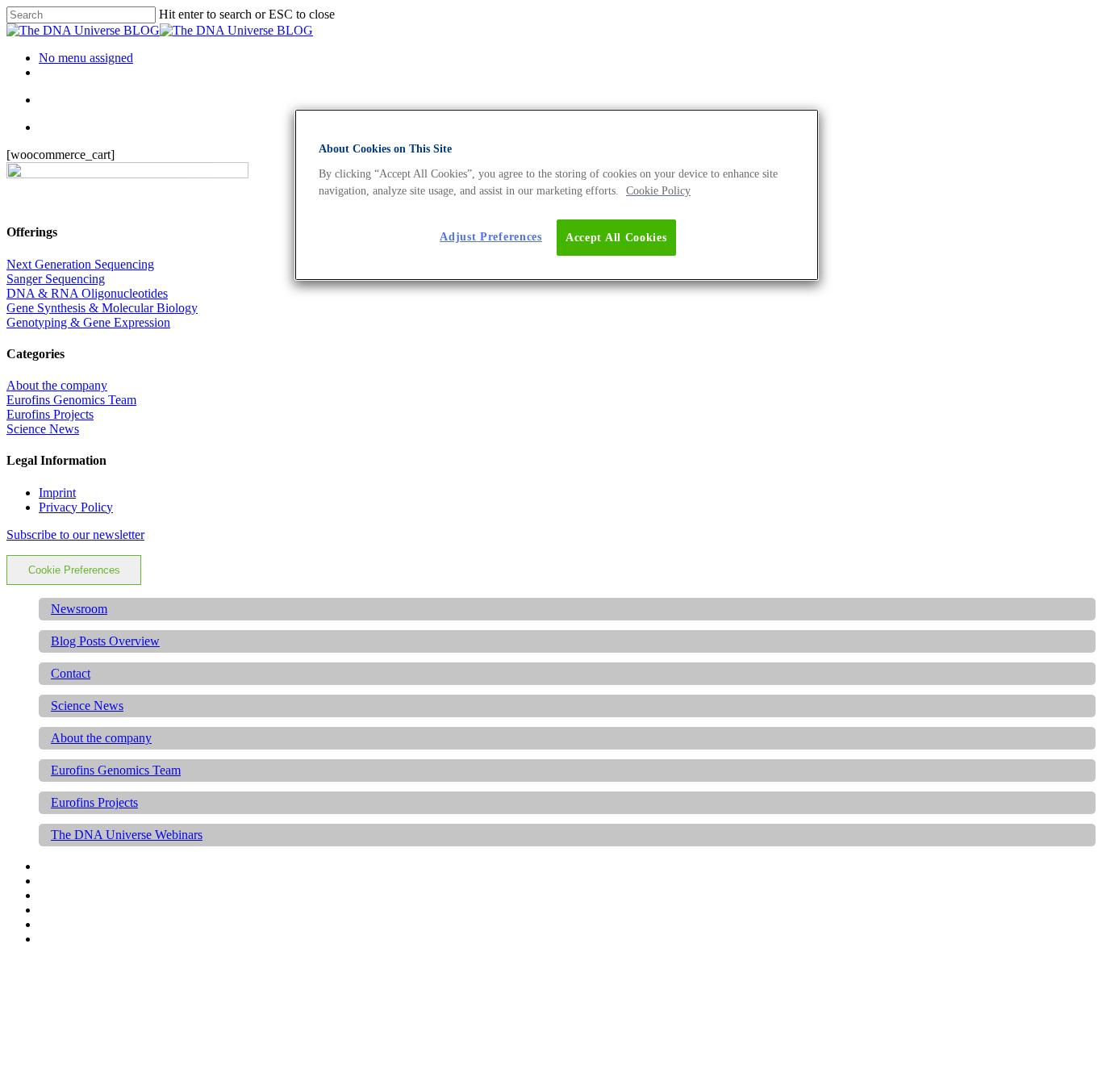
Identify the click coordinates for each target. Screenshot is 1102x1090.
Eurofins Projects (50, 414)
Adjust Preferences (491, 237)
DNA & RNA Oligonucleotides (87, 293)
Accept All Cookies (616, 238)
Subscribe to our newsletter (75, 534)
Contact (70, 673)
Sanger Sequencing (55, 279)
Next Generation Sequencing (80, 264)
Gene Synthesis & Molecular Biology (102, 308)
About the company (56, 385)
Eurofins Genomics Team (71, 400)
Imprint (57, 492)
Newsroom (79, 609)
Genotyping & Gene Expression (88, 322)
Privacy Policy (76, 507)
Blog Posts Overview (105, 641)
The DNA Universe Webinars (126, 835)
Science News (42, 429)
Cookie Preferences (74, 570)
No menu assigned (86, 58)
